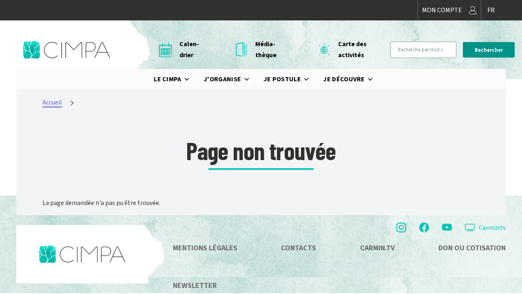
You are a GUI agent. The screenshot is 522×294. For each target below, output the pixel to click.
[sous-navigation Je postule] (311, 79)
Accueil (52, 102)
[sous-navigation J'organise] (252, 79)
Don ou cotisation (472, 248)
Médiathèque (265, 50)
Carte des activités (352, 50)
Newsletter (195, 286)
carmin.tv (377, 248)
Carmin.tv (492, 227)
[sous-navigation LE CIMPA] (192, 79)
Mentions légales (205, 248)
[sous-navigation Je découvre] (375, 79)
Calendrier (189, 50)
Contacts (298, 248)
